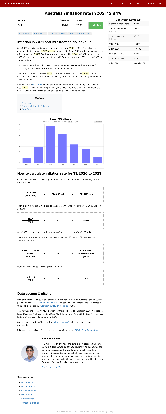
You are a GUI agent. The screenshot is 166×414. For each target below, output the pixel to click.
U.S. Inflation (27, 382)
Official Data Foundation (86, 330)
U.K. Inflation (27, 394)
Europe (151, 3)
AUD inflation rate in (57, 33)
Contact (95, 411)
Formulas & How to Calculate (35, 106)
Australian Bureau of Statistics (54, 306)
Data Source (28, 109)
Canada (120, 3)
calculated (37, 84)
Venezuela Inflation (30, 403)
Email (44, 367)
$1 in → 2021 (25, 33)
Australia (140, 3)
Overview (26, 103)
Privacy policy (106, 411)
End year (79, 20)
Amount (22, 20)
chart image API (61, 322)
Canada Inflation (29, 390)
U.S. (110, 3)
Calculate (96, 25)
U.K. (130, 3)
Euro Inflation (27, 399)
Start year (65, 20)
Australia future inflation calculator (79, 33)
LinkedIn (53, 367)
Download (98, 122)
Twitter (61, 367)
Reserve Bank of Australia (45, 303)
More (161, 3)
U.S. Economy (28, 386)
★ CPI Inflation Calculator (16, 3)
